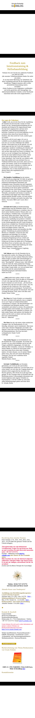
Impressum (16, 694)
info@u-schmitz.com (25, 621)
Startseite (8, 694)
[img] (17, 5)
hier (24, 669)
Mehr (29, 596)
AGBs (25, 695)
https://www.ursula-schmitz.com (11, 629)
